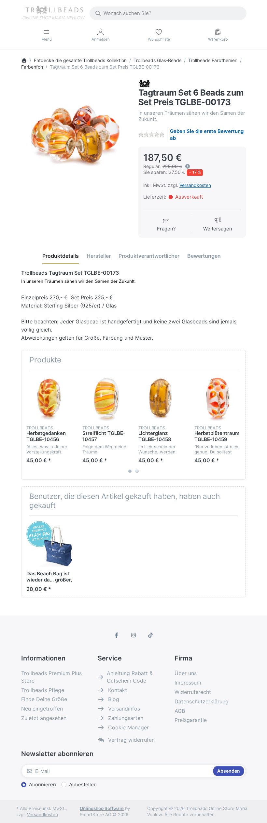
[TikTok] (150, 635)
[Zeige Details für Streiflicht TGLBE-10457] (105, 398)
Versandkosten (195, 185)
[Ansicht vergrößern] (75, 133)
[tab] (60, 256)
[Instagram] (133, 635)
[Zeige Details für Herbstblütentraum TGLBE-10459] (217, 398)
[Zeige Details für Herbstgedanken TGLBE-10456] (49, 398)
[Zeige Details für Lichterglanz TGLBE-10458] (161, 398)
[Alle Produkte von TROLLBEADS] (144, 83)
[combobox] (168, 13)
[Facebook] (117, 635)
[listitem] (75, 133)
